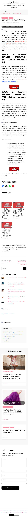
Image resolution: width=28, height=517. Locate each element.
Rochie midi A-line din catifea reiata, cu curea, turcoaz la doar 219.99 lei (16, 284)
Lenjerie (11, 17)
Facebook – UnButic (7, 314)
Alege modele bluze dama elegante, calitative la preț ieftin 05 (16, 291)
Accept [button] (11, 515)
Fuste (4, 407)
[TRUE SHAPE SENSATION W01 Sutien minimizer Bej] (6, 225)
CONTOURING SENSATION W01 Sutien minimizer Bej (18, 212)
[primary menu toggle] (1, 4)
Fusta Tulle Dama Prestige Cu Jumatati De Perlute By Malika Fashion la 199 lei (12, 412)
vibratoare (10, 151)
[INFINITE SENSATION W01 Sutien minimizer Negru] (6, 205)
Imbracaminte (5, 17)
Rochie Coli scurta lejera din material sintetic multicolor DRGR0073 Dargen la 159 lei (12, 376)
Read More (16, 515)
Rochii (11, 371)
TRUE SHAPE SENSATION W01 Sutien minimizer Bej (6, 232)
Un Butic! (14, 1)
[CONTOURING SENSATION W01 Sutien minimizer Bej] (18, 205)
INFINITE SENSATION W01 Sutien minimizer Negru (6, 213)
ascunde (10, 328)
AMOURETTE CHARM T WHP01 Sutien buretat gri (14, 431)
